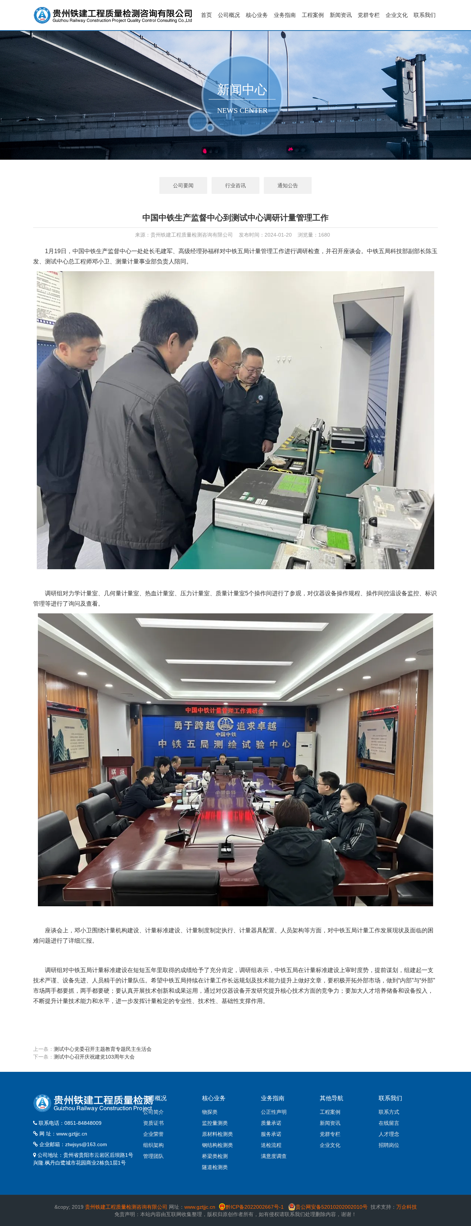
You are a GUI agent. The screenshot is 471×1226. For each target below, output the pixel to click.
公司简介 (153, 1112)
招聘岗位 (389, 1145)
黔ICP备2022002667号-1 (255, 1207)
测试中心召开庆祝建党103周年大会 (94, 1057)
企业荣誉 (153, 1134)
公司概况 (229, 15)
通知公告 (287, 185)
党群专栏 (369, 15)
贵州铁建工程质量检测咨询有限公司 (126, 1207)
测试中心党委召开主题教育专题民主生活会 (103, 1049)
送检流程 (271, 1145)
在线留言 (389, 1123)
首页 (206, 15)
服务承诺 (271, 1134)
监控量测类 (215, 1123)
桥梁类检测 (215, 1156)
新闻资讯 (341, 15)
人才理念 (389, 1134)
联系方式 (389, 1112)
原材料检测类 (217, 1134)
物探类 (209, 1112)
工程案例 (313, 15)
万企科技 (406, 1207)
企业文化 (397, 15)
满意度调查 (274, 1156)
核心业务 (257, 15)
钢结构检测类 (217, 1145)
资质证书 (153, 1123)
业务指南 (285, 15)
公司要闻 (183, 185)
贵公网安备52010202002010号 (331, 1207)
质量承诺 (271, 1123)
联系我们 (425, 15)
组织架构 (153, 1145)
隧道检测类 (215, 1167)
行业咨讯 (235, 185)
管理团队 (153, 1156)
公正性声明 (274, 1112)
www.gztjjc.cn (71, 1134)
